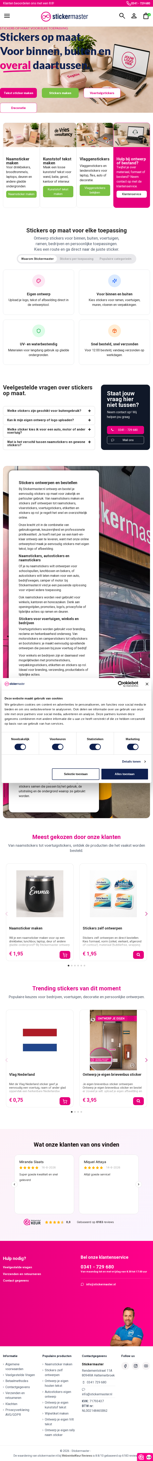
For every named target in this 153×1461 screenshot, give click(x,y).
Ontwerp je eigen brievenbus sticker (112, 1074)
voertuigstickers (49, 508)
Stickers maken (60, 93)
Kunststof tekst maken (57, 161)
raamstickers (66, 503)
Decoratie (18, 108)
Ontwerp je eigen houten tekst (56, 1383)
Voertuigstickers (102, 93)
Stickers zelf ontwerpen (102, 928)
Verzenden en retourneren (22, 1274)
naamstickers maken (65, 498)
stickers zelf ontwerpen (35, 503)
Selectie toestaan (76, 774)
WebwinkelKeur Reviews (77, 1455)
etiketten (69, 508)
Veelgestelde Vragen (20, 1375)
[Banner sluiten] (147, 684)
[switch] (57, 747)
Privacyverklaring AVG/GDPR (17, 1412)
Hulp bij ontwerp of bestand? (131, 161)
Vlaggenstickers (95, 159)
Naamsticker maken (17, 161)
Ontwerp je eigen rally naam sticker (60, 1432)
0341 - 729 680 (140, 3)
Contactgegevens (17, 1387)
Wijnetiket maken (57, 1413)
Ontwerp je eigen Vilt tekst (59, 1422)
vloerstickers (28, 508)
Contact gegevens (16, 1280)
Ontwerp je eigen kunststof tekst (56, 1405)
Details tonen (131, 761)
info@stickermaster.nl (101, 1284)
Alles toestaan (124, 774)
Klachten (11, 1404)
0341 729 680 (96, 1382)
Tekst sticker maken (18, 93)
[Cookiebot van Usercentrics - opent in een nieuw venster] (120, 684)
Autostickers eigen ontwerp (58, 1394)
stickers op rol (29, 513)
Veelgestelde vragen (17, 1267)
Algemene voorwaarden (14, 1366)
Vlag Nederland (22, 1074)
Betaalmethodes (16, 1381)
